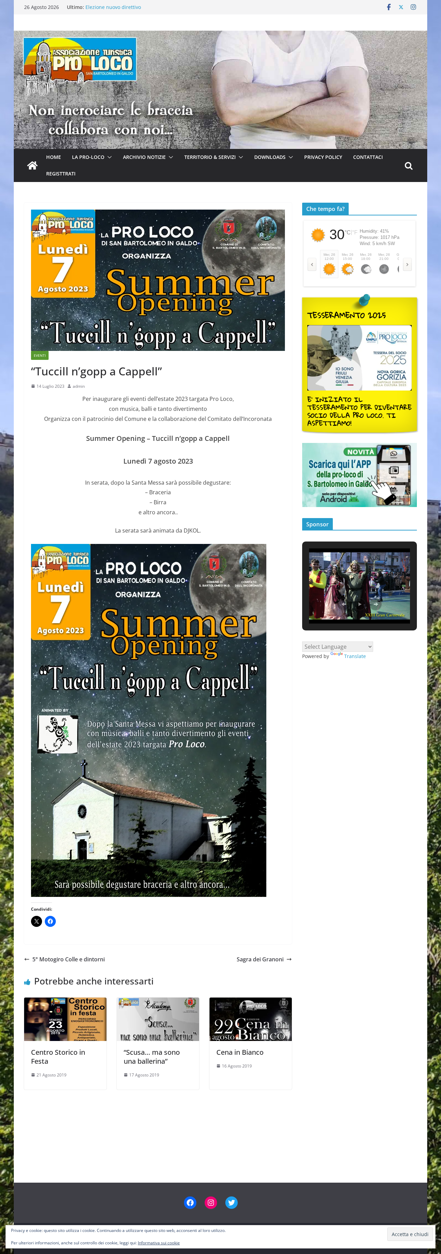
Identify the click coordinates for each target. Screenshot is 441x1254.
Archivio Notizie (144, 157)
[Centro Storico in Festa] (65, 1002)
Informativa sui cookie (159, 1243)
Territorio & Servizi (210, 157)
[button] (108, 157)
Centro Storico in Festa (58, 1057)
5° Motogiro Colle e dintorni (68, 959)
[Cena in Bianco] (250, 1002)
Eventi (40, 355)
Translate (355, 656)
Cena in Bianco (240, 1052)
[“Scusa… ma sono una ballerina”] (158, 1002)
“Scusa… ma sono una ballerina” (152, 1057)
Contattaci (368, 157)
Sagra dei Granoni (260, 959)
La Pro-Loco (88, 157)
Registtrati (60, 173)
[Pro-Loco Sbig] (220, 35)
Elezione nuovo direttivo (113, 7)
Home (53, 157)
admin (79, 386)
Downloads (270, 157)
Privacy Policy (323, 157)
